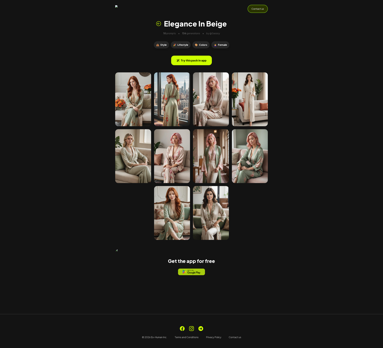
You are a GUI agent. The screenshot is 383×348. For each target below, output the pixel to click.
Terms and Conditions (187, 337)
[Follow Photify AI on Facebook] (182, 328)
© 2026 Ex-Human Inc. (154, 337)
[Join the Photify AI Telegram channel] (200, 328)
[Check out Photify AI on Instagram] (191, 328)
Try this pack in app (193, 60)
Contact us (257, 8)
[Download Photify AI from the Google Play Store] (191, 272)
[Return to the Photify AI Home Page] (130, 8)
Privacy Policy (213, 337)
